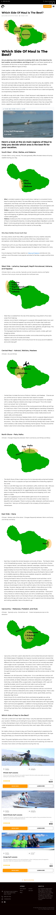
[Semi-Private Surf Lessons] (28, 799)
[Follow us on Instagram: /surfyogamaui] (2, 902)
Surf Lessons (23, 888)
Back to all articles (29, 880)
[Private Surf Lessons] (28, 757)
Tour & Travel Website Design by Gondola (46, 908)
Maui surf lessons (33, 253)
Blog (21, 892)
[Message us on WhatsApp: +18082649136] (50, 3)
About (21, 890)
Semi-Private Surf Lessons (12, 815)
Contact (30, 888)
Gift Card (31, 890)
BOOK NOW (47, 6)
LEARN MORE (45, 786)
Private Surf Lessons (10, 773)
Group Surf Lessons (10, 857)
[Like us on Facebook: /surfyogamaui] (4, 902)
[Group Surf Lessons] (28, 841)
